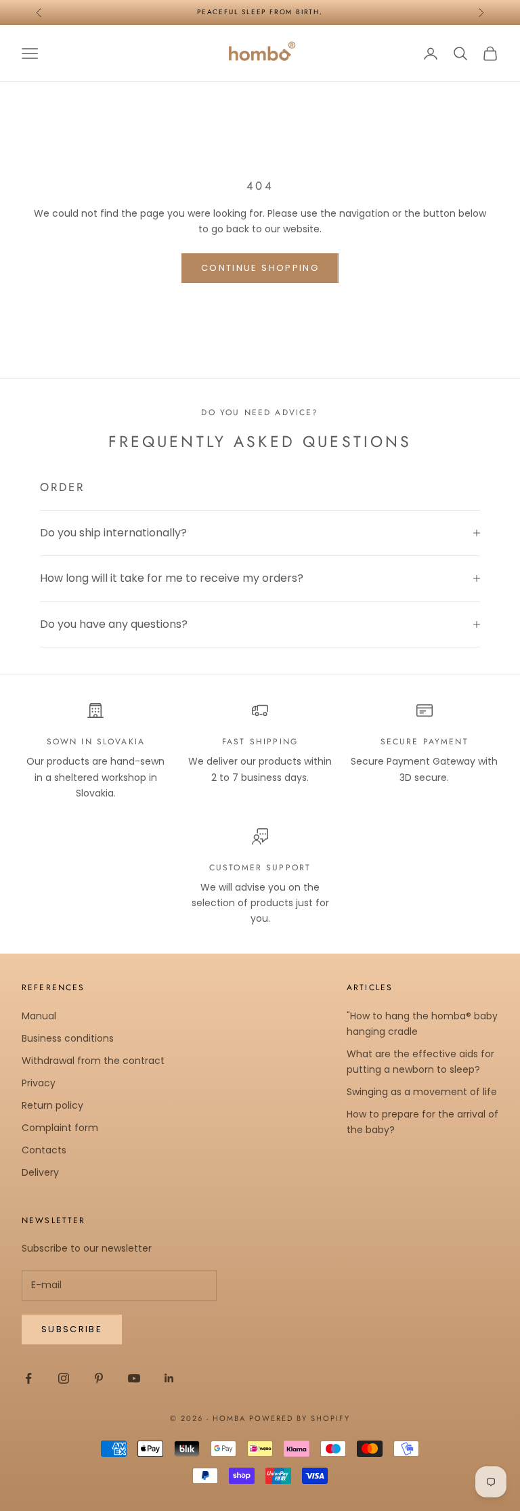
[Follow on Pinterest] (99, 1378)
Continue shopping (260, 267)
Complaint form (60, 1127)
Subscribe (71, 1329)
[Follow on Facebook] (28, 1378)
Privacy (39, 1083)
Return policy (52, 1105)
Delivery (40, 1172)
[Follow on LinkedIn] (169, 1378)
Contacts (44, 1150)
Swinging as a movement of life (422, 1092)
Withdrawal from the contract (93, 1060)
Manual (39, 1016)
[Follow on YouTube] (134, 1378)
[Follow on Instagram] (63, 1378)
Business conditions (68, 1038)
